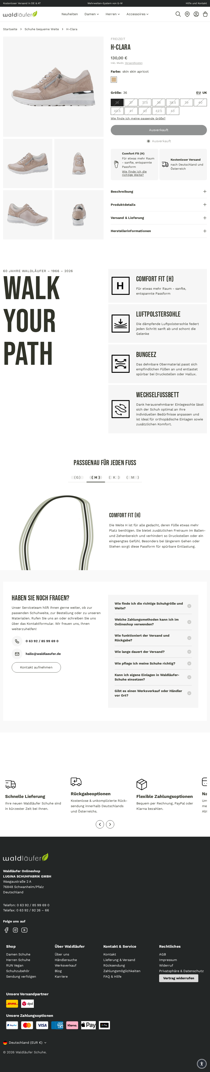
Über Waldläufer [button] (70, 946)
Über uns (62, 954)
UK (204, 93)
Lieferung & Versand (119, 960)
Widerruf (166, 965)
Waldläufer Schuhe (31, 1052)
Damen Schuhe (18, 954)
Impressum (168, 960)
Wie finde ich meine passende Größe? (138, 118)
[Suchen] (178, 14)
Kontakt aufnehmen (36, 667)
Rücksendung (114, 965)
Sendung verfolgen (21, 976)
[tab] (77, 478)
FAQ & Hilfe (112, 976)
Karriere (61, 976)
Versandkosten (134, 63)
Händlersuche (66, 960)
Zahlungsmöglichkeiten (121, 971)
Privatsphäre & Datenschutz (181, 971)
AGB (162, 954)
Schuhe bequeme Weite (42, 29)
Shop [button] (11, 946)
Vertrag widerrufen (178, 978)
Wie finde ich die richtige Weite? (134, 173)
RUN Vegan (14, 965)
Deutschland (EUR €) (25, 1043)
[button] (202, 1064)
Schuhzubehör (18, 971)
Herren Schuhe (18, 960)
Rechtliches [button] (170, 946)
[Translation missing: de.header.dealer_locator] (187, 14)
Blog (58, 971)
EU (198, 93)
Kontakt (109, 954)
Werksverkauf (65, 965)
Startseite (10, 29)
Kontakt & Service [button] (119, 946)
